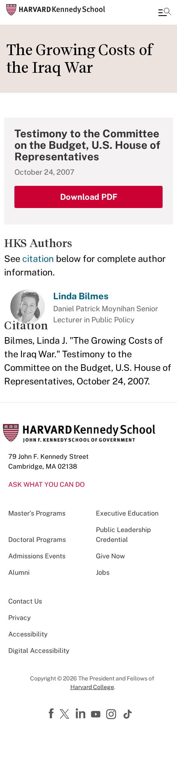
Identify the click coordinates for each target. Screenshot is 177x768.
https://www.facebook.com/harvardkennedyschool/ (52, 714)
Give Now (110, 556)
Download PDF (88, 197)
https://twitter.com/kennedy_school (66, 714)
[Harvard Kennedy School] (55, 10)
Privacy (19, 618)
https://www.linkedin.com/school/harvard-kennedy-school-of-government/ (81, 714)
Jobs (102, 572)
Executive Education (127, 513)
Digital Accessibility (39, 651)
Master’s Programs (36, 513)
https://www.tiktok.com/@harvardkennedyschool (128, 714)
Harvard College (92, 687)
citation (38, 258)
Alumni (19, 572)
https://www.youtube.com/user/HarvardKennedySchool (97, 714)
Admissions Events (36, 556)
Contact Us (25, 601)
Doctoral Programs (37, 540)
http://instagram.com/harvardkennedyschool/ (112, 715)
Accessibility (28, 634)
